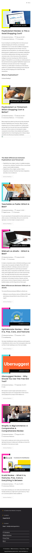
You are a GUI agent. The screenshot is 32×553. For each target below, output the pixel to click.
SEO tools (21, 270)
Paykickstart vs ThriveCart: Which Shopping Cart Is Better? (14, 109)
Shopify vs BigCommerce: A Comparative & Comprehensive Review (15, 428)
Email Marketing (7, 337)
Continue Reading (6, 78)
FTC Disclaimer (6, 532)
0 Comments (20, 39)
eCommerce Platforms (8, 39)
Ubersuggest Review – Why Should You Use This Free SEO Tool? (15, 379)
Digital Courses (6, 212)
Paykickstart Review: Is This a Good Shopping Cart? (15, 32)
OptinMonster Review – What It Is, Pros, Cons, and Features (16, 330)
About (4, 541)
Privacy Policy (6, 538)
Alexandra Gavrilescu (8, 37)
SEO (4, 259)
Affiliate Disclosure (7, 535)
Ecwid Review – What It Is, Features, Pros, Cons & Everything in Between (14, 478)
